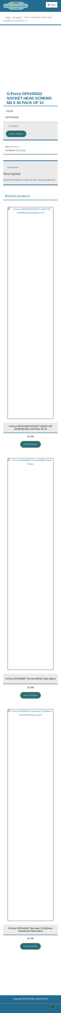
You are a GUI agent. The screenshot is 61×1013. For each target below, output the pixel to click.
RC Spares (17, 17)
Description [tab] (13, 167)
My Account (10, 1008)
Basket (47, 1006)
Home (8, 17)
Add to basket (16, 133)
